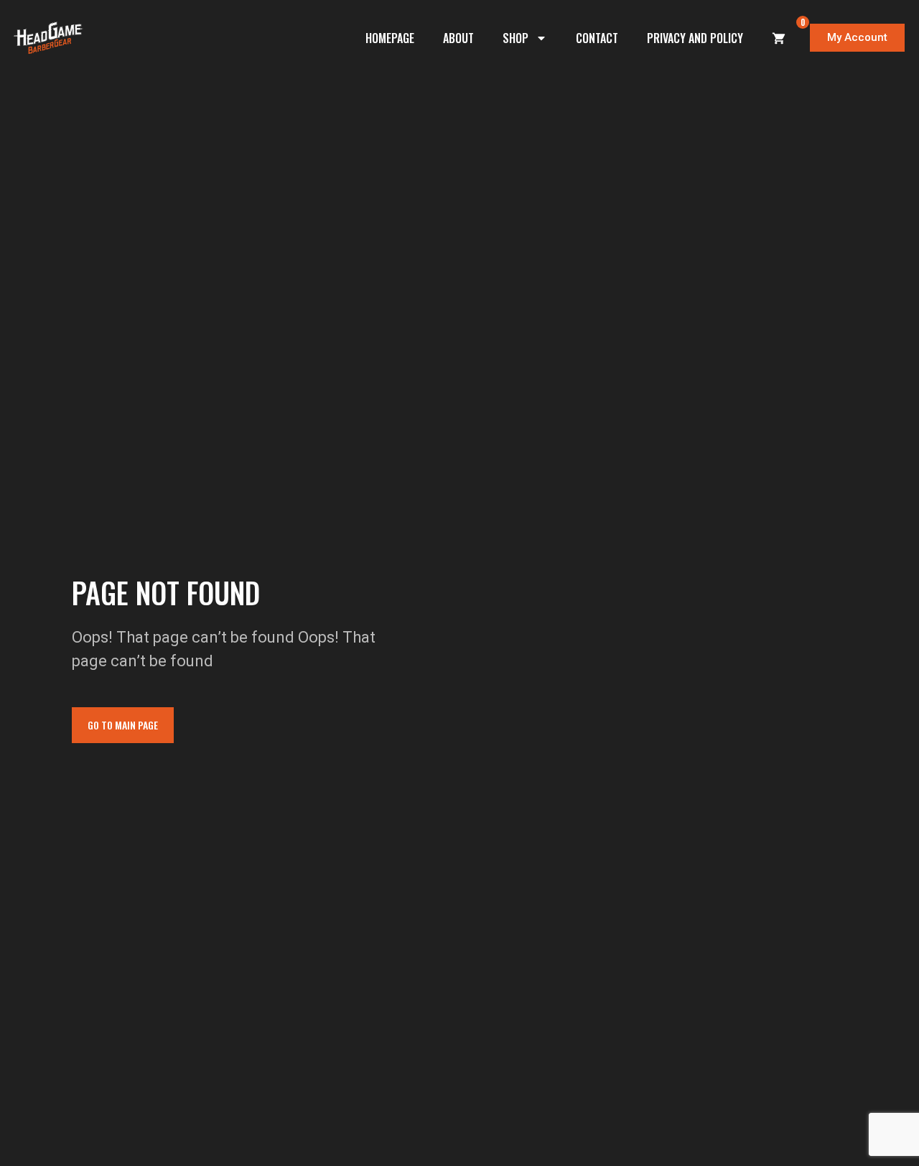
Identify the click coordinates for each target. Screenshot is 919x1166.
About (458, 38)
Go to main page (123, 724)
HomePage (389, 38)
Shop (515, 38)
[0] (779, 38)
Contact (597, 38)
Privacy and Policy (695, 38)
